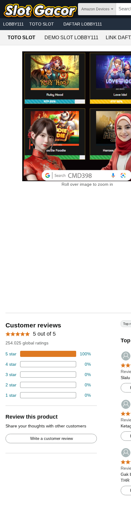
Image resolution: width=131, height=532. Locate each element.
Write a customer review (51, 438)
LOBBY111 (13, 24)
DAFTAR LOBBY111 (82, 24)
